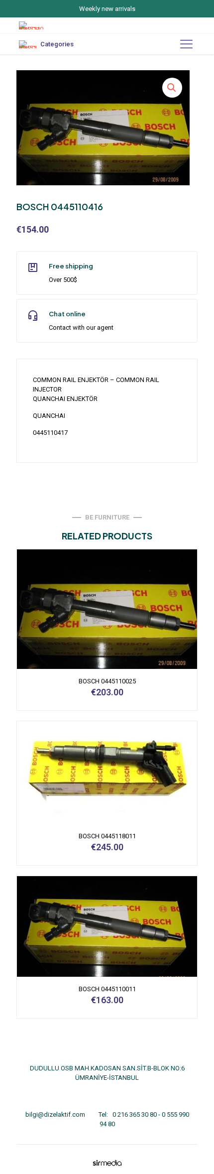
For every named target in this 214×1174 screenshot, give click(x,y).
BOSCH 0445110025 (107, 681)
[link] (107, 1163)
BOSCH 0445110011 (107, 989)
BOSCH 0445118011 (107, 836)
